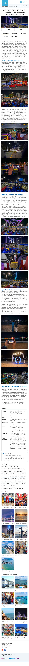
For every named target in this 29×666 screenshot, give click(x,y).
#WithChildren (15, 483)
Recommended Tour (7, 6)
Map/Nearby (14, 33)
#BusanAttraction (6, 468)
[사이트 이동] (2, 650)
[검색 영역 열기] (24, 2)
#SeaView (4, 481)
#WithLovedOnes (6, 483)
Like (21, 29)
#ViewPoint (22, 476)
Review (6, 36)
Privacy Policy (4, 647)
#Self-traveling (5, 486)
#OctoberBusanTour (19, 488)
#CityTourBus (5, 473)
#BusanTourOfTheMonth (7, 488)
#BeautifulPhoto (5, 478)
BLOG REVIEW (14, 36)
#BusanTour (4, 466)
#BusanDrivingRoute (6, 471)
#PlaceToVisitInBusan (17, 471)
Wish (9, 29)
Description (6, 33)
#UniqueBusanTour (14, 466)
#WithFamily (22, 483)
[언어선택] (21, 2)
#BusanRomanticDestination (18, 468)
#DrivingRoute (22, 478)
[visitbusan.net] (4, 3)
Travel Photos (23, 33)
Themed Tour (14, 6)
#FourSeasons (14, 486)
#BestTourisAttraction (13, 476)
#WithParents (11, 481)
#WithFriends (19, 481)
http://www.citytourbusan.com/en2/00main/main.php (18, 420)
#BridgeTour (23, 473)
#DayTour (4, 476)
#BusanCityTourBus (14, 473)
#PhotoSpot (14, 478)
